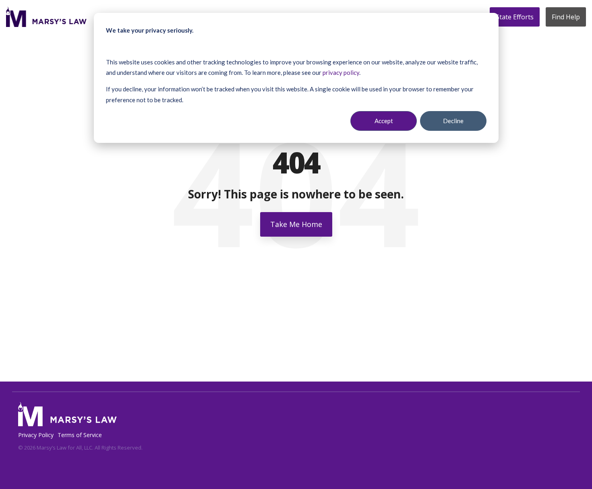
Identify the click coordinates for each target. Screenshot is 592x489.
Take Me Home (296, 224)
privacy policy (341, 72)
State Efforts (515, 16)
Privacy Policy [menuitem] (36, 435)
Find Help (566, 16)
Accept (384, 120)
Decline (453, 120)
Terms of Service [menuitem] (80, 435)
